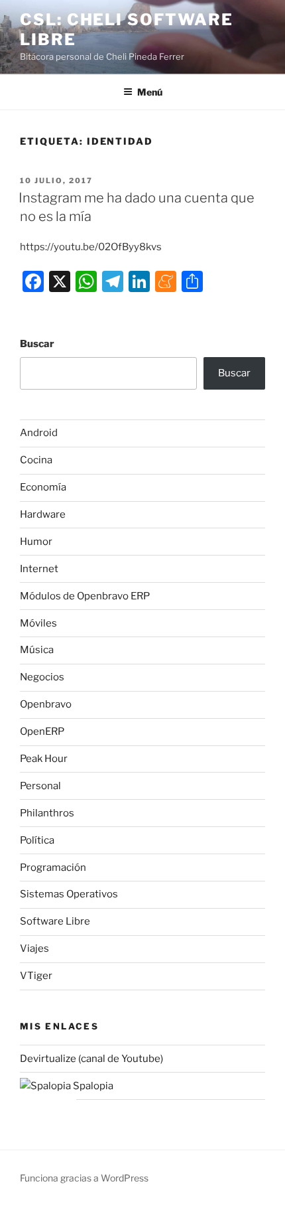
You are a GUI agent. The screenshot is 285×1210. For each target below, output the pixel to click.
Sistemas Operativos (69, 894)
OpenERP (42, 731)
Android (39, 433)
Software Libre (55, 921)
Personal (40, 786)
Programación (53, 867)
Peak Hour (44, 759)
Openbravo (46, 704)
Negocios (42, 677)
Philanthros (47, 813)
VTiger (36, 976)
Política (37, 840)
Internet (39, 569)
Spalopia (92, 1086)
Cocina (36, 460)
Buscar (37, 344)
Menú (149, 92)
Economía (43, 487)
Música (37, 650)
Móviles (38, 623)
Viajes (34, 948)
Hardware (43, 514)
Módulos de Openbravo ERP (85, 596)
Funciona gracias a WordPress (84, 1177)
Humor (36, 542)
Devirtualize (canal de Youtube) (91, 1059)
